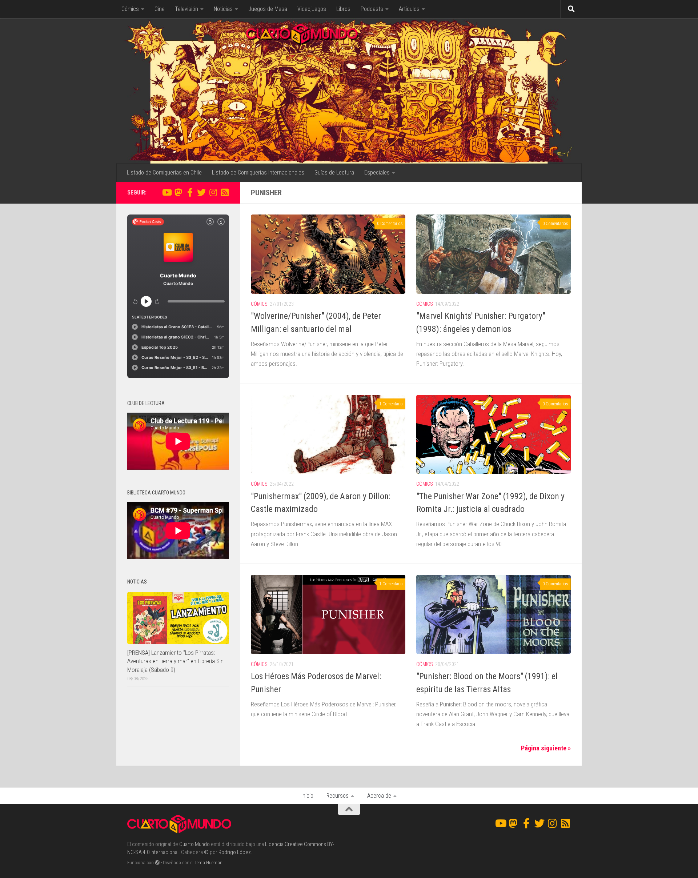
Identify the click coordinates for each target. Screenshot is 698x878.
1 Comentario (391, 403)
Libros (343, 8)
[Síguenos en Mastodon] (178, 192)
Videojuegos (311, 8)
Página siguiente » (546, 748)
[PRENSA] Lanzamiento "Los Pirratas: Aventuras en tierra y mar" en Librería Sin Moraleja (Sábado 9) (175, 661)
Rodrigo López (234, 852)
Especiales (377, 172)
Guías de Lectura (334, 172)
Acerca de (379, 795)
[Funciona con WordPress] (157, 862)
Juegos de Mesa (267, 8)
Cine (160, 8)
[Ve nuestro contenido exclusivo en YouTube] (166, 192)
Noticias (223, 8)
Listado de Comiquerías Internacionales (258, 172)
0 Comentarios (390, 223)
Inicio (307, 795)
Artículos (409, 8)
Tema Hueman (208, 862)
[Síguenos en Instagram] (213, 192)
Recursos (337, 795)
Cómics (130, 8)
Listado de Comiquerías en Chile (164, 172)
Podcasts (372, 8)
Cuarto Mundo (194, 844)
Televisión (186, 8)
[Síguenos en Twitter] (201, 192)
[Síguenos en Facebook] (189, 192)
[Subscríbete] (224, 192)
